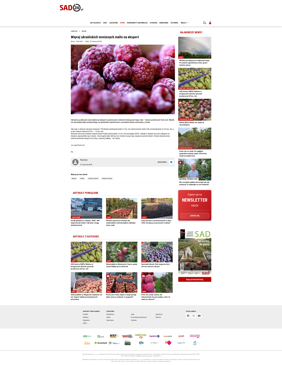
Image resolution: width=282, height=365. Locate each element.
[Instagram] (193, 316)
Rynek (122, 23)
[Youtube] (199, 316)
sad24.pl (74, 31)
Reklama (85, 317)
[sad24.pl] (71, 7)
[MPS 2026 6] (194, 252)
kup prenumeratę (194, 279)
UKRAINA (74, 178)
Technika (174, 23)
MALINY (82, 178)
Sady (105, 23)
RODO (85, 323)
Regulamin (86, 320)
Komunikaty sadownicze (137, 23)
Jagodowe (113, 23)
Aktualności (95, 23)
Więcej (183, 23)
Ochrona (153, 23)
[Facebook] (171, 162)
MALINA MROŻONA (93, 178)
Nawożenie (163, 23)
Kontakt (85, 314)
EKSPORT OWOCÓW (107, 178)
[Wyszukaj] (204, 22)
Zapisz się (194, 216)
